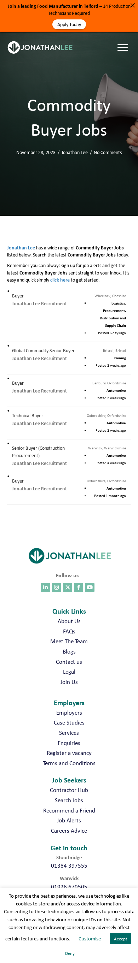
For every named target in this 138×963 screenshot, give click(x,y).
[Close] (132, 5)
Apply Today (69, 24)
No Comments (108, 152)
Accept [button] (120, 939)
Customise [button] (90, 938)
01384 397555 (69, 865)
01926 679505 (69, 887)
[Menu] (124, 41)
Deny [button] (70, 953)
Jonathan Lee (75, 152)
